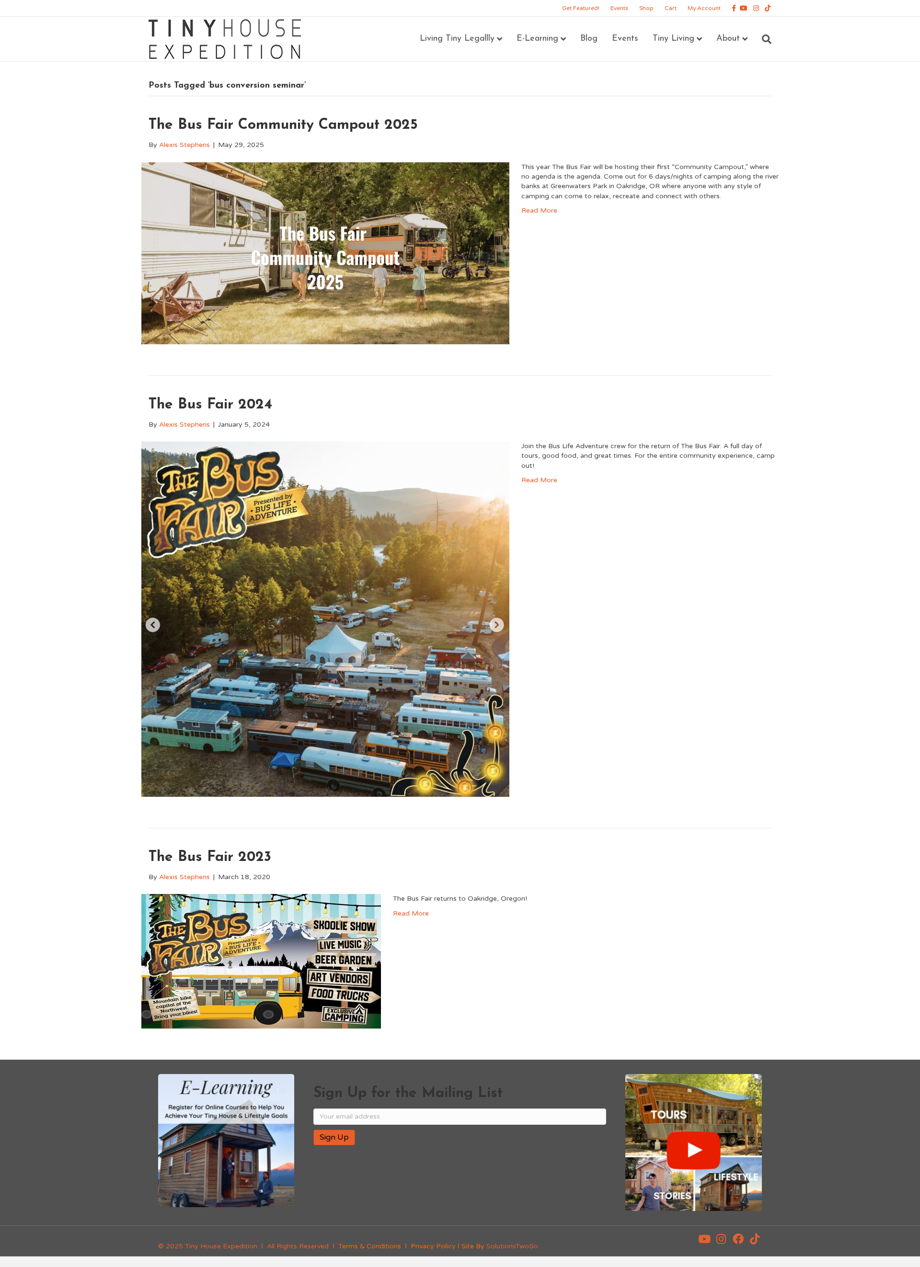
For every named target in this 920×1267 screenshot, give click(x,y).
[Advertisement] (425, 1183)
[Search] (763, 39)
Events (619, 8)
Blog (589, 38)
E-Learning (537, 38)
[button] (704, 1239)
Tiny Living (673, 38)
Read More (539, 210)
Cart (671, 8)
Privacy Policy (433, 1246)
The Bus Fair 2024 (210, 404)
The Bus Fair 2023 (210, 857)
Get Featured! (580, 8)
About (728, 38)
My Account (704, 8)
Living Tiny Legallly (457, 38)
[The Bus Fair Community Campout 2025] (325, 253)
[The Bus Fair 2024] (325, 619)
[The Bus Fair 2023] (261, 961)
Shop (646, 8)
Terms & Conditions (369, 1246)
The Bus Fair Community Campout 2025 (283, 125)
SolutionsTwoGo (512, 1246)
